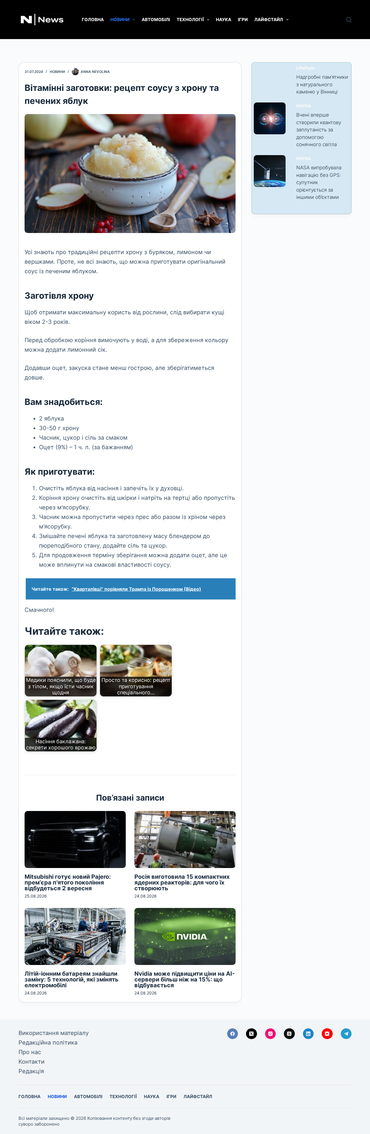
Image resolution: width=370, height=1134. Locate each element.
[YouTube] (327, 1033)
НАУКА (223, 19)
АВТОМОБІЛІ (156, 19)
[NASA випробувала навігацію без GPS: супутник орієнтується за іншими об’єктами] (270, 171)
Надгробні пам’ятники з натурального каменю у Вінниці (322, 84)
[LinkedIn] (308, 1033)
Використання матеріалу (53, 1033)
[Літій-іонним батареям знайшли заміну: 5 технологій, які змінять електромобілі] (75, 936)
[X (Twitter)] (251, 1033)
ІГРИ (243, 19)
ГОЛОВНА (93, 19)
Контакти (31, 1061)
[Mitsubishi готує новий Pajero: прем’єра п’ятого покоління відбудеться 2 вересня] (75, 839)
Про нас (29, 1052)
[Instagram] (270, 1033)
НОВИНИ (120, 19)
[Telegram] (346, 1033)
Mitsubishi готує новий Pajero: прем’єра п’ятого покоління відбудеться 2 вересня (68, 882)
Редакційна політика (47, 1042)
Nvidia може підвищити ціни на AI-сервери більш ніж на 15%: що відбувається (184, 979)
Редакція (31, 1071)
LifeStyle (305, 68)
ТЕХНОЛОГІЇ (190, 19)
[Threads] (289, 1033)
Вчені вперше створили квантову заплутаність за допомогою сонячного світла (318, 129)
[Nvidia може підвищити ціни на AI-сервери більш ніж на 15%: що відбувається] (185, 936)
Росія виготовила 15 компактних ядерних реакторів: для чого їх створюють (182, 882)
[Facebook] (232, 1033)
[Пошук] (349, 19)
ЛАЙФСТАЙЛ (268, 19)
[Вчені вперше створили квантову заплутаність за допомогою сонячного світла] (270, 118)
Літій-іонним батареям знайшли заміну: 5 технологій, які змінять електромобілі (72, 979)
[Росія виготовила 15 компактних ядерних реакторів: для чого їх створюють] (185, 839)
